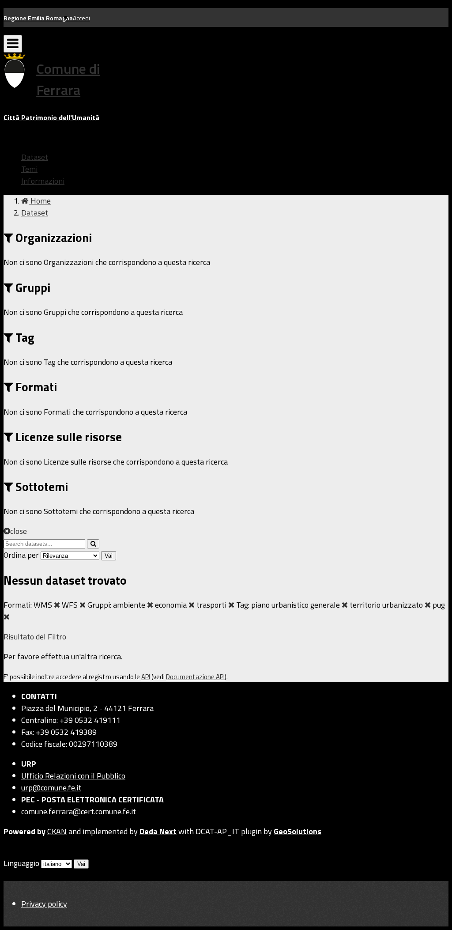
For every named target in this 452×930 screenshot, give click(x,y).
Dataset (34, 157)
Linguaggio (21, 863)
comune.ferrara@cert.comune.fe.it (78, 811)
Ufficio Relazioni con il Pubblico (73, 776)
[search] (93, 543)
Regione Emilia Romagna (38, 18)
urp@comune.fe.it (51, 788)
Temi (29, 169)
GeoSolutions (297, 831)
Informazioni (42, 181)
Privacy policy (44, 904)
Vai (109, 555)
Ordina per (21, 555)
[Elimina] (57, 605)
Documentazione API (195, 677)
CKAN (57, 831)
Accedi (81, 18)
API (145, 677)
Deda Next (158, 831)
